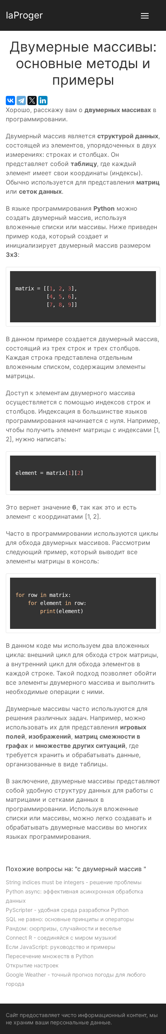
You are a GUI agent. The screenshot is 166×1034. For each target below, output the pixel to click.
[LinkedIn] (42, 100)
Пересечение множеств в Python (49, 956)
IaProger (24, 15)
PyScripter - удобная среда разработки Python (67, 910)
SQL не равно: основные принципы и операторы (70, 919)
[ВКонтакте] (10, 100)
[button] (144, 15)
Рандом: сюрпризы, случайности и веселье (63, 928)
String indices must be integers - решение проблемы (74, 882)
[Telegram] (21, 100)
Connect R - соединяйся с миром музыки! (61, 937)
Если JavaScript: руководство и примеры (60, 947)
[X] (32, 100)
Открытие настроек (32, 965)
